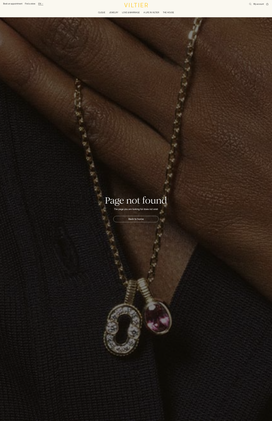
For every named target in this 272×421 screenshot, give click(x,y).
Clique (101, 12)
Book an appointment (12, 4)
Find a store (30, 4)
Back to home (136, 218)
